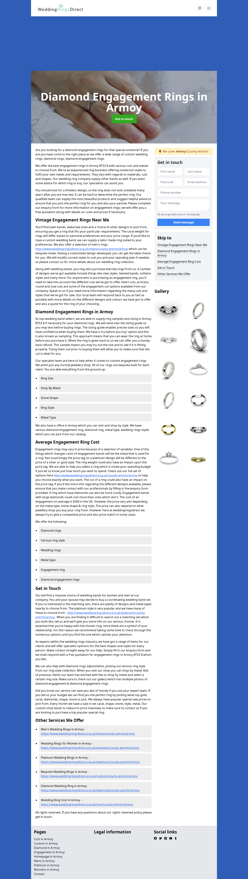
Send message (183, 222)
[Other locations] (200, 8)
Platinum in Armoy (46, 865)
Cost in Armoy (43, 839)
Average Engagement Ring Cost (179, 262)
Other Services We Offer (174, 274)
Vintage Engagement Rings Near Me (182, 245)
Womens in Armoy (46, 870)
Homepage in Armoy (48, 856)
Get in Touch (166, 268)
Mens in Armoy (44, 861)
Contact (39, 874)
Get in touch (124, 119)
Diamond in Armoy (47, 848)
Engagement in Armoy (49, 852)
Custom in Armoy (46, 843)
